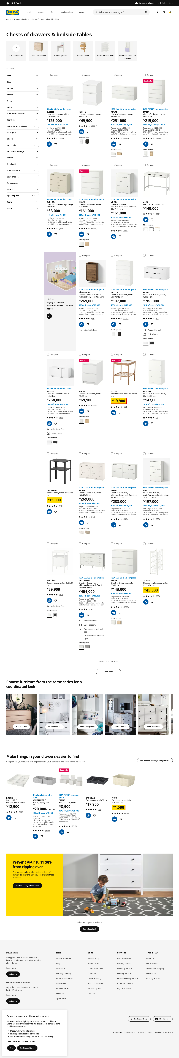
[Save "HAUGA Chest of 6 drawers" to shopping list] (87, 522)
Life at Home (152, 963)
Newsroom (151, 973)
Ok (11, 1048)
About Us (150, 958)
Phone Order (93, 963)
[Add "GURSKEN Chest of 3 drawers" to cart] (49, 234)
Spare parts (61, 998)
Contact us (61, 968)
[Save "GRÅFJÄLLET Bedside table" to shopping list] (55, 600)
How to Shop (93, 958)
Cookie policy (129, 1032)
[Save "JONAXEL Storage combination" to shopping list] (152, 602)
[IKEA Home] (12, 12)
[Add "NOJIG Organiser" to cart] (114, 819)
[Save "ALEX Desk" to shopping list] (152, 219)
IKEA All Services (124, 958)
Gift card (91, 993)
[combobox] (118, 12)
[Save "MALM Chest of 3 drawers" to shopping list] (120, 612)
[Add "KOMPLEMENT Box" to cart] (35, 836)
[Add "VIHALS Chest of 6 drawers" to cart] (113, 524)
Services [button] (81, 12)
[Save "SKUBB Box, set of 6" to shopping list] (68, 832)
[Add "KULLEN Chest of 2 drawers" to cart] (81, 131)
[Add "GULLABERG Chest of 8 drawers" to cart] (81, 615)
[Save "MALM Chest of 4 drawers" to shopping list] (87, 234)
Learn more (11, 968)
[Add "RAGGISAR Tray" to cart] (88, 815)
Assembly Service (124, 968)
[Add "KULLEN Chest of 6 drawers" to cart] (49, 144)
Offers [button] (51, 12)
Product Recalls (62, 988)
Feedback (60, 993)
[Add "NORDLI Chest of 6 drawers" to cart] (145, 324)
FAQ (58, 963)
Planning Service (124, 973)
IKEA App (92, 973)
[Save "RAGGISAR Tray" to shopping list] (94, 815)
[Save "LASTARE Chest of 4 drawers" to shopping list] (152, 423)
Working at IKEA (153, 978)
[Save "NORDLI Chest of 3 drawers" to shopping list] (55, 423)
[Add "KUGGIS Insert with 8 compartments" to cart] (9, 817)
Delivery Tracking (63, 973)
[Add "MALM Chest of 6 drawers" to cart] (113, 144)
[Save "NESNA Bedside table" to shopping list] (120, 412)
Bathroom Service (125, 983)
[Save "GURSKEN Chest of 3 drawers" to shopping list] (55, 234)
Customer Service (63, 958)
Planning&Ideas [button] (66, 12)
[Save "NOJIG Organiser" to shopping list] (120, 819)
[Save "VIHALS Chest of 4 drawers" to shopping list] (120, 236)
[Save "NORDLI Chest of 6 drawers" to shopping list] (152, 324)
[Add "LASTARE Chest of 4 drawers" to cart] (145, 423)
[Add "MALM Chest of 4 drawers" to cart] (81, 234)
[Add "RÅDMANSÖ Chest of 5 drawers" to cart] (81, 324)
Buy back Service (124, 988)
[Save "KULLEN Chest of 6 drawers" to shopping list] (55, 144)
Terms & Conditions (144, 1032)
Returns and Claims (64, 978)
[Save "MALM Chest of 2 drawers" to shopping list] (87, 411)
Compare (54, 75)
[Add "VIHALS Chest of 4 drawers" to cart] (113, 236)
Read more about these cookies (21, 1041)
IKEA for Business (95, 968)
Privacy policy (117, 1032)
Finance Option (94, 988)
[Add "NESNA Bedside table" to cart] (113, 412)
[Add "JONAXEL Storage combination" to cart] (145, 602)
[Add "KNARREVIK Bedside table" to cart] (49, 511)
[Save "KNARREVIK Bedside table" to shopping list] (55, 511)
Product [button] (30, 12)
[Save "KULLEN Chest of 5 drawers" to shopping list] (120, 324)
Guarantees (61, 983)
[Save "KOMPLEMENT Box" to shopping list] (41, 836)
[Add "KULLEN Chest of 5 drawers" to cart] (113, 324)
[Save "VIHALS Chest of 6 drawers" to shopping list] (120, 524)
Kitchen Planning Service (127, 978)
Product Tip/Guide (95, 983)
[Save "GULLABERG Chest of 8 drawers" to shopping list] (87, 615)
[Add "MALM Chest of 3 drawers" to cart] (113, 612)
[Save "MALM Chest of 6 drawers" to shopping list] (120, 144)
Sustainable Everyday (155, 968)
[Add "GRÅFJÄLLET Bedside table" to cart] (49, 600)
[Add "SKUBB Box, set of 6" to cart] (61, 832)
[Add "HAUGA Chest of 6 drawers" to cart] (81, 522)
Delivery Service (124, 963)
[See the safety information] (118, 884)
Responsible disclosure (164, 1032)
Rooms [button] (41, 12)
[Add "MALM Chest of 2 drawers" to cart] (81, 411)
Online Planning (94, 978)
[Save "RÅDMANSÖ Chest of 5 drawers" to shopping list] (87, 324)
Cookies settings (27, 1048)
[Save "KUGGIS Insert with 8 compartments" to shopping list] (15, 817)
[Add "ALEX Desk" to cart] (145, 219)
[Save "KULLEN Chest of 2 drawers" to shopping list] (87, 131)
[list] (89, 51)
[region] (34, 1033)
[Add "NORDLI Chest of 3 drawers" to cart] (49, 423)
